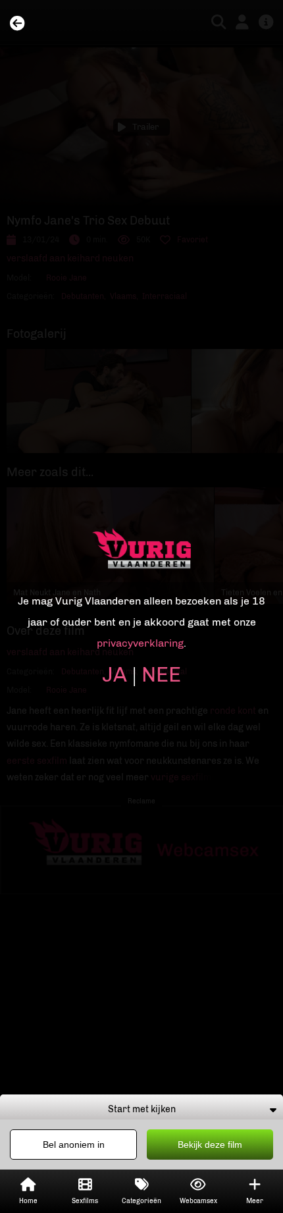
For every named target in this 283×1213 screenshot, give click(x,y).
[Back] (17, 24)
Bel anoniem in (74, 1144)
